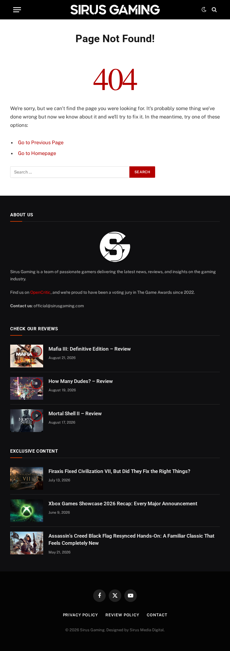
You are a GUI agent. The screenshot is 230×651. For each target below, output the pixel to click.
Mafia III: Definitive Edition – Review (90, 349)
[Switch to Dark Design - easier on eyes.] (204, 9)
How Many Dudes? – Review (81, 381)
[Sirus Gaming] (115, 9)
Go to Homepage (37, 153)
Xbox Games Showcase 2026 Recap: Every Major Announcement (123, 503)
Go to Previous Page (40, 142)
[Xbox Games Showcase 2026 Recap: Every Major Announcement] (26, 510)
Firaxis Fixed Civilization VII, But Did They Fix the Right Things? (119, 471)
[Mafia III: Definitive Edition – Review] (26, 356)
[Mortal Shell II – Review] (26, 420)
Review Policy (122, 615)
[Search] (214, 9)
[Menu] (17, 9)
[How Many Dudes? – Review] (26, 388)
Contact (157, 615)
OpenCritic (40, 292)
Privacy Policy (80, 615)
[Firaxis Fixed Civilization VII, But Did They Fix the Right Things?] (26, 478)
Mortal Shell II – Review (75, 413)
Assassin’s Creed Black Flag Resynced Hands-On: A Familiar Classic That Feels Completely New (131, 539)
